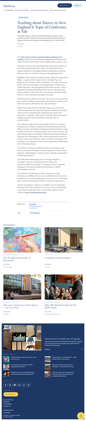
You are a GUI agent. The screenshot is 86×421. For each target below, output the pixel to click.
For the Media (7, 404)
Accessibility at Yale (8, 410)
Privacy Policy (6, 412)
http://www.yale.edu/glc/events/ (36, 192)
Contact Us (6, 406)
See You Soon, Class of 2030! (57, 10)
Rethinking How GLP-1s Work (39, 10)
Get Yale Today (9, 394)
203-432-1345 (33, 208)
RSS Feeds (6, 402)
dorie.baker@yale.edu (35, 206)
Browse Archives (8, 400)
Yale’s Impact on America (21, 10)
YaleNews (9, 6)
